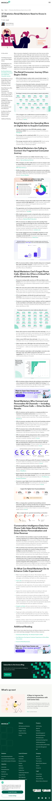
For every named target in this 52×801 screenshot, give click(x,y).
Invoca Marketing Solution (7, 756)
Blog (2, 10)
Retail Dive (35, 237)
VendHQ (29, 211)
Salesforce (18, 418)
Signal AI (38, 728)
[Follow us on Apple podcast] (49, 798)
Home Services (4, 774)
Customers (21, 758)
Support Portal (22, 775)
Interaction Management (41, 747)
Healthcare (3, 771)
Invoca (37, 438)
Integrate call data (20, 606)
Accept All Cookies (12, 792)
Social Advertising (22, 733)
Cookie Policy (39, 776)
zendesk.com (37, 230)
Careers (37, 765)
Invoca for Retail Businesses (23, 641)
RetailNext (23, 471)
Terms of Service (39, 778)
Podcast (20, 763)
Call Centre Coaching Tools (42, 740)
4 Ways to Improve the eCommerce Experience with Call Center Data (37, 697)
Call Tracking (39, 726)
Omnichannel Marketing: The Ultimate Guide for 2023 (29, 634)
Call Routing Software (40, 742)
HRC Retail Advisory (21, 167)
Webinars (21, 765)
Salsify (25, 119)
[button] (49, 2)
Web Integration (22, 777)
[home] (5, 2)
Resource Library (22, 761)
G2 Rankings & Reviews (24, 772)
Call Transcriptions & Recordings (43, 744)
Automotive (3, 767)
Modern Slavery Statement (42, 781)
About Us (38, 756)
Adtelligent (19, 132)
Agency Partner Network (41, 763)
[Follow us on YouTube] (42, 798)
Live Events (21, 768)
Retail (6, 10)
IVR (37, 749)
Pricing (20, 735)
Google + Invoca (22, 730)
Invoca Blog (21, 756)
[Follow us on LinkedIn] (38, 798)
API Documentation (23, 779)
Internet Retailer (25, 175)
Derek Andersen (10, 23)
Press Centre (39, 761)
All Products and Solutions (24, 726)
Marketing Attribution (40, 735)
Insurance (3, 776)
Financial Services (5, 769)
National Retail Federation (29, 219)
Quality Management (40, 733)
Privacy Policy (39, 774)
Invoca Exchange (22, 728)
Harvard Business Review (27, 160)
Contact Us (38, 768)
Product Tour (21, 770)
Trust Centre (38, 758)
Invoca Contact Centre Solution (8, 758)
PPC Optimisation (40, 737)
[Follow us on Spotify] (45, 798)
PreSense (38, 730)
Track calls (18, 580)
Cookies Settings (12, 795)
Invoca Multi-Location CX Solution (8, 761)
